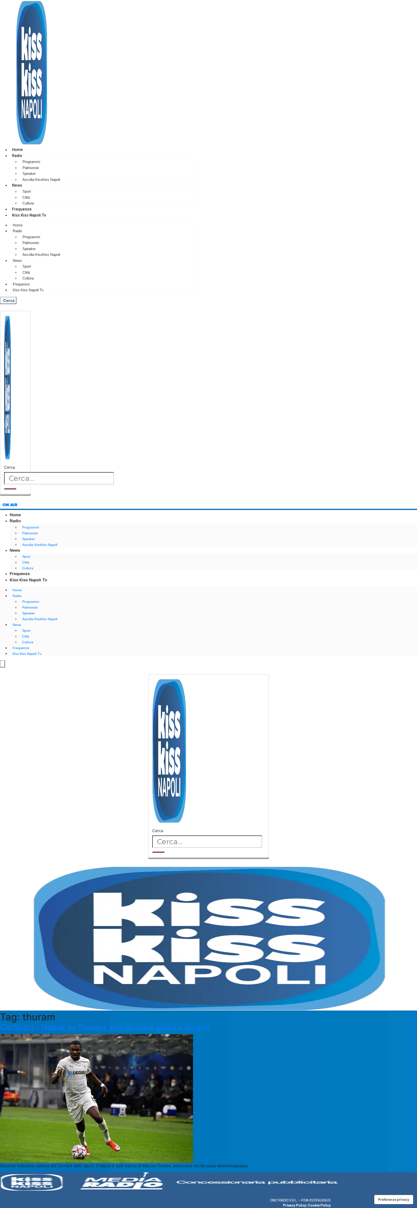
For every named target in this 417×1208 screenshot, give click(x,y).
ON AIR (9, 505)
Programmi (31, 162)
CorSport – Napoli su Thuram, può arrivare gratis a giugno (105, 1027)
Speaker (29, 173)
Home (17, 149)
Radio (17, 155)
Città (26, 197)
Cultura (28, 203)
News (17, 185)
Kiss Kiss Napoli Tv (29, 215)
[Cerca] (10, 488)
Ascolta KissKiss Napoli (41, 179)
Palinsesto (30, 168)
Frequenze (22, 209)
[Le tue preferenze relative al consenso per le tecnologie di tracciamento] (393, 1199)
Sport (26, 191)
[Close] (15, 494)
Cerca (9, 467)
